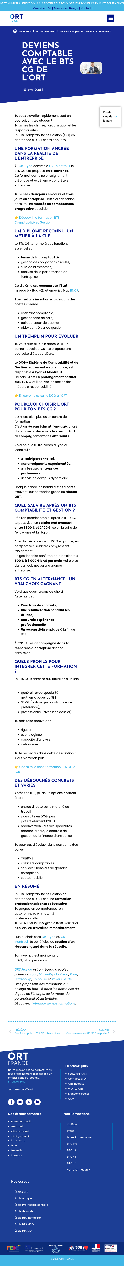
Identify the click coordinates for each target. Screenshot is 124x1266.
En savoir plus (16, 1081)
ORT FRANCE (24, 31)
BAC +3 (71, 1157)
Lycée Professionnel (79, 1137)
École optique (23, 1198)
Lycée (70, 1131)
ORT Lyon (25, 166)
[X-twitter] (29, 1102)
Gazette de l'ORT (46, 31)
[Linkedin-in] (37, 1102)
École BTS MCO (24, 1224)
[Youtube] (20, 1102)
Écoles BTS (21, 1192)
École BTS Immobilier (28, 1218)
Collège (72, 1124)
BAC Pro (72, 1144)
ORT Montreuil (59, 166)
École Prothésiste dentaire (31, 1205)
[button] (110, 18)
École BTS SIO (23, 1231)
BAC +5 (71, 1163)
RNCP (74, 290)
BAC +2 (71, 1150)
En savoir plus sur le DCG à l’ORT (43, 395)
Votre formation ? (78, 1170)
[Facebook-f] (11, 1102)
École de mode (24, 1211)
